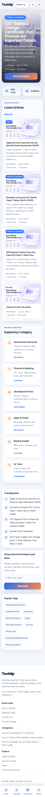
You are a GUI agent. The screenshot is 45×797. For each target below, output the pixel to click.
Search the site (9, 761)
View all (8, 114)
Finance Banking (13, 645)
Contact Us (7, 717)
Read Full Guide (21, 76)
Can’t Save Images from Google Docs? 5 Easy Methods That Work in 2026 (25, 540)
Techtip (7, 4)
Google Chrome (12, 612)
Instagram (28, 612)
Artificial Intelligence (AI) (16, 638)
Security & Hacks (13, 618)
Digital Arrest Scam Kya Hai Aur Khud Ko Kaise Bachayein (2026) (22, 144)
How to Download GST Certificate (18, 733)
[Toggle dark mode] (39, 4)
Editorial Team (8, 712)
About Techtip (8, 708)
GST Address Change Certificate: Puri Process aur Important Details (20, 32)
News (4, 765)
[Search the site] (33, 4)
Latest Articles (8, 756)
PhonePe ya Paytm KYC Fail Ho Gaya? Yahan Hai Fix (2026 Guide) (21, 200)
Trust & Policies (9, 721)
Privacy (29, 625)
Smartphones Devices (15, 605)
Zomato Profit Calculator (18, 307)
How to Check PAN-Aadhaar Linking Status (22, 737)
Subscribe (22, 586)
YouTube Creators (14, 625)
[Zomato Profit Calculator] (22, 293)
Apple (27, 618)
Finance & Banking (15, 17)
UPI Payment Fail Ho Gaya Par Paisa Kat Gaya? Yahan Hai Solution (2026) (21, 255)
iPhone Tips (11, 631)
